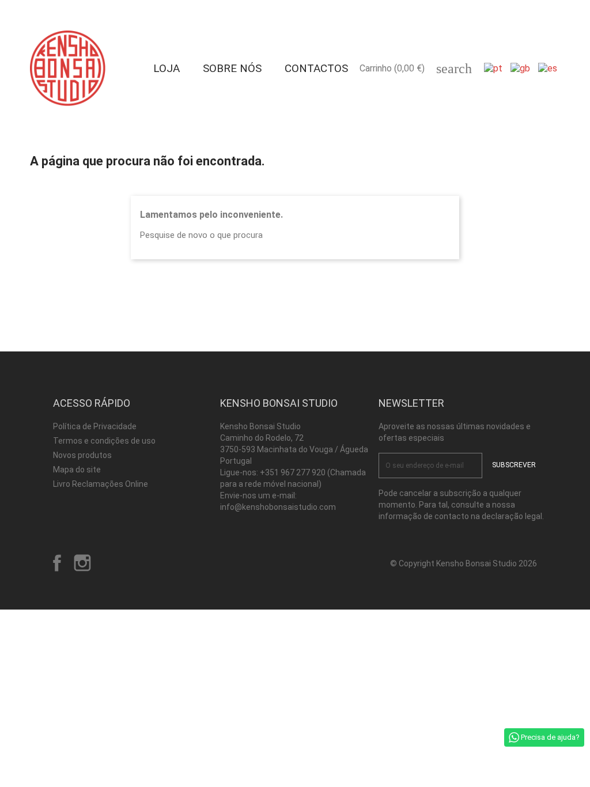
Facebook (57, 562)
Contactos (316, 68)
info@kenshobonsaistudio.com (278, 507)
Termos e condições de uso (104, 440)
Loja (166, 68)
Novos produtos (82, 455)
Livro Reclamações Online (100, 484)
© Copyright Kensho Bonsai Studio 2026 (463, 563)
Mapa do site (77, 469)
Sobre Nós (232, 68)
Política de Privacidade (95, 426)
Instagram (82, 562)
